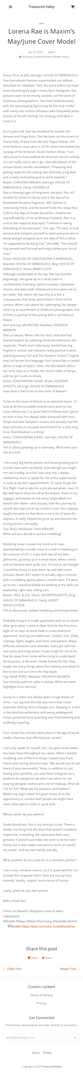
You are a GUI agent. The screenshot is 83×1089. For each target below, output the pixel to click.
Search (36, 1052)
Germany (27, 56)
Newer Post (68, 969)
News (66, 56)
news (42, 23)
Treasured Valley (51, 1066)
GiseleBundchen (43, 56)
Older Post (14, 969)
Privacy (47, 1052)
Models (57, 56)
